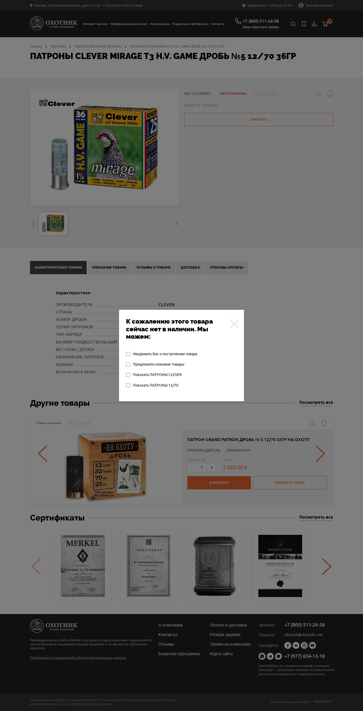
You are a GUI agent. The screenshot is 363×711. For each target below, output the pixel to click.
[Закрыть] (234, 323)
